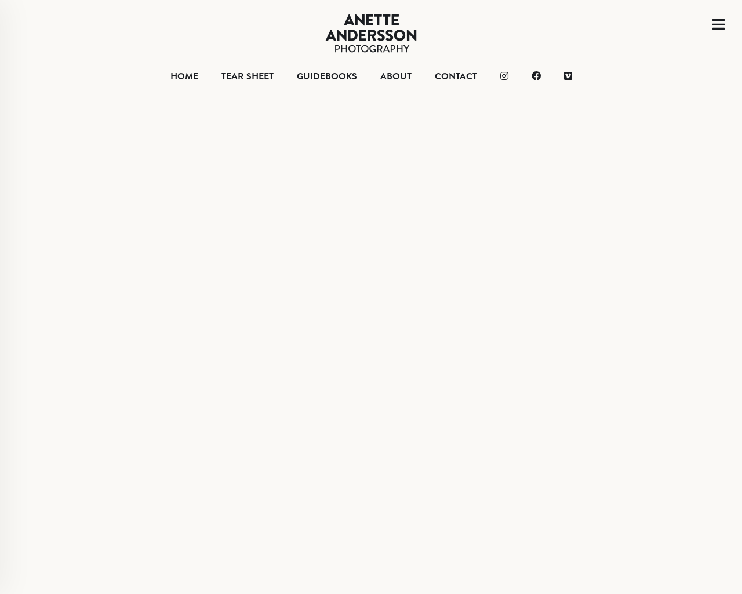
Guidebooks (327, 76)
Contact (456, 76)
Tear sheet (247, 76)
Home (184, 76)
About (396, 76)
